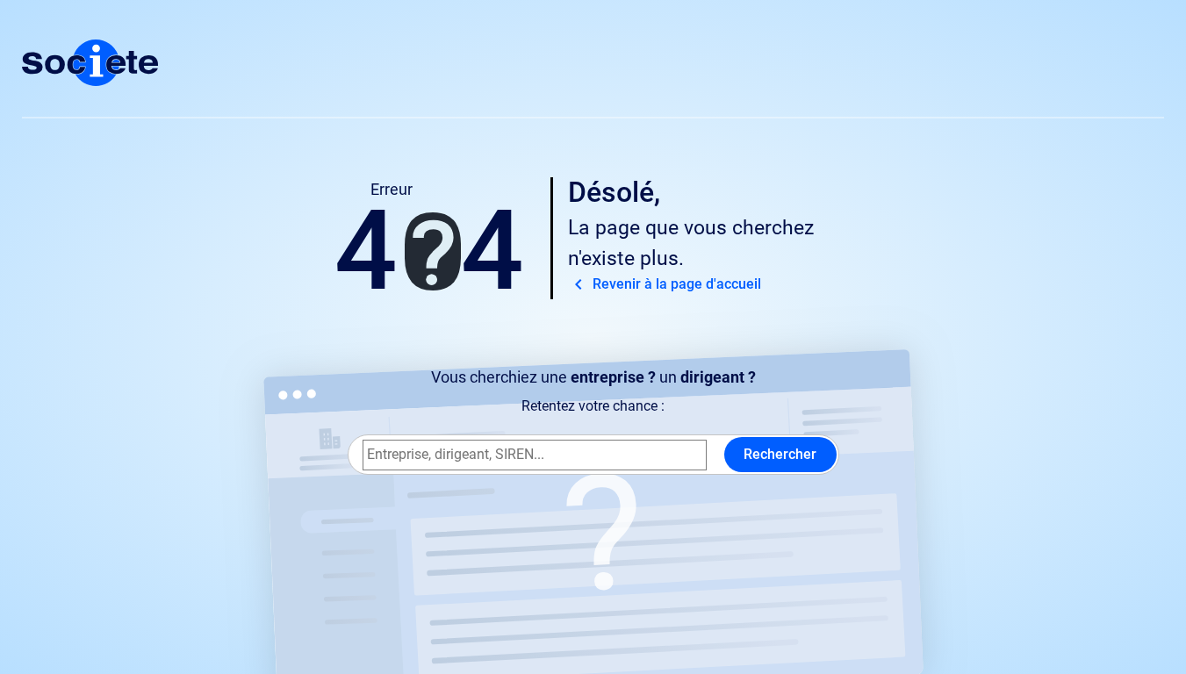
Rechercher (780, 454)
